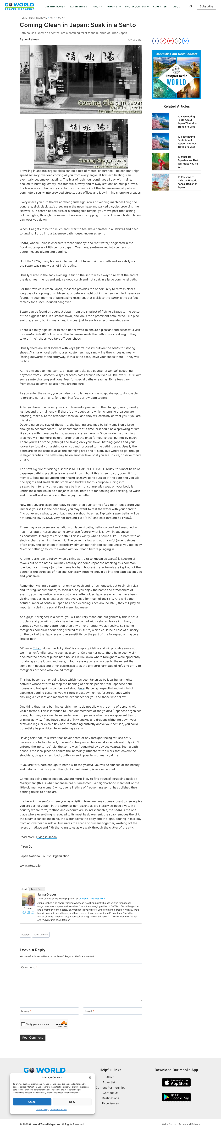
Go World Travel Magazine (92, 898)
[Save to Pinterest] (163, 41)
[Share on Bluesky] (185, 41)
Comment (29, 967)
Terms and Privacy (58, 1109)
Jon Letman (31, 39)
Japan (62, 17)
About (24, 889)
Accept (32, 1101)
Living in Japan (46, 837)
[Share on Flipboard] (170, 41)
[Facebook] (24, 912)
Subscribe (206, 6)
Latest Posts (37, 889)
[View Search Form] (191, 6)
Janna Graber (46, 894)
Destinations (38, 17)
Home (23, 17)
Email (89, 1011)
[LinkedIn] (28, 912)
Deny (72, 1101)
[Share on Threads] (178, 41)
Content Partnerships (110, 1087)
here (81, 688)
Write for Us (169, 1124)
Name (26, 1011)
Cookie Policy (42, 1109)
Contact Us (110, 1092)
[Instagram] (32, 912)
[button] (90, 1077)
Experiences (110, 1103)
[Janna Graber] (28, 899)
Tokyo (37, 648)
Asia (52, 17)
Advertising (110, 1082)
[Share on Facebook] (155, 41)
